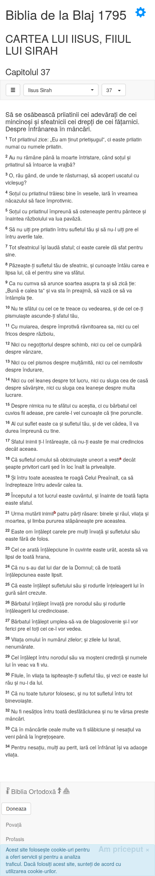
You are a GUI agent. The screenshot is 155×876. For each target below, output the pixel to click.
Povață (14, 824)
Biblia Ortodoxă (33, 791)
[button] (60, 90)
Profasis (15, 839)
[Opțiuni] (13, 90)
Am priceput (124, 849)
